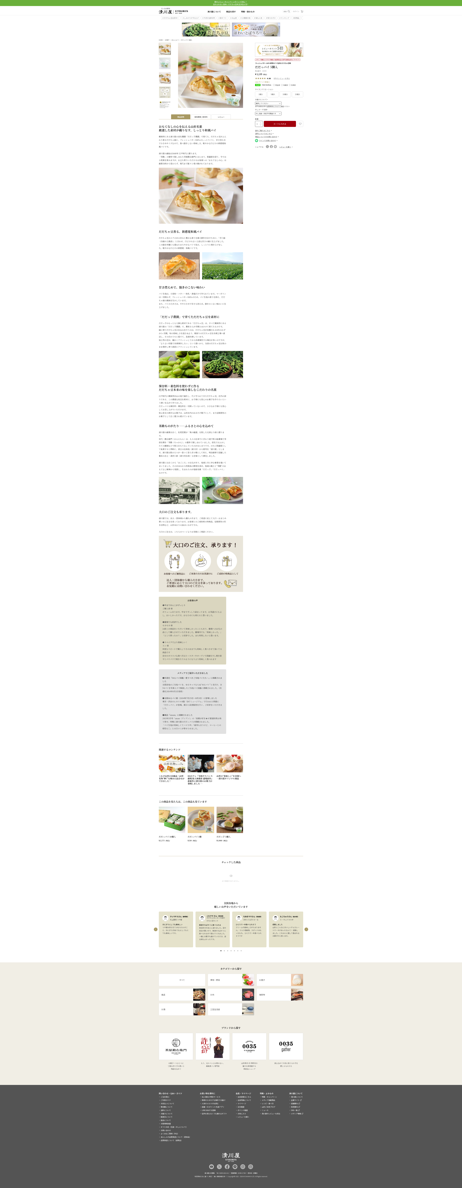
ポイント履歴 (243, 1110)
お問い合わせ (166, 1130)
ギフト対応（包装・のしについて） (174, 1127)
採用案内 (294, 1107)
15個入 (297, 94)
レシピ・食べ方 (268, 1103)
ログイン (296, 11)
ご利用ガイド (166, 1100)
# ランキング (284, 18)
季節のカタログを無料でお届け (213, 1100)
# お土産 (233, 18)
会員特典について (244, 1100)
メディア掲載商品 (268, 1100)
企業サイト (295, 1100)
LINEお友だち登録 (209, 1110)
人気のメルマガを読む (210, 1103)
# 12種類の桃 (245, 18)
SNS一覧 (294, 1110)
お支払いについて (167, 1103)
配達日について (167, 1117)
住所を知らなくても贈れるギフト (214, 1113)
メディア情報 (296, 1113)
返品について (166, 1120)
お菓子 (167, 40)
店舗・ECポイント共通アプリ (213, 1107)
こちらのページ (181, 531)
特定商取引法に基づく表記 (203, 1176)
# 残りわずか (271, 18)
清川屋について (214, 11)
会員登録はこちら (244, 1097)
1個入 (261, 94)
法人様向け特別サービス (211, 1097)
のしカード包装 (261, 109)
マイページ (242, 1103)
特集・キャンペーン (269, 1097)
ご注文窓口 (165, 1097)
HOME (161, 40)
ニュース (265, 1110)
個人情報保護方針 (219, 1176)
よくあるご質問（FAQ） (170, 1133)
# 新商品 (296, 18)
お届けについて (261, 99)
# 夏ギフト (223, 18)
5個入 (273, 94)
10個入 (285, 94)
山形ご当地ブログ (268, 1107)
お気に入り (242, 1113)
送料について (166, 1110)
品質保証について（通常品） (172, 1140)
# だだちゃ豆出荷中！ (171, 18)
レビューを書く (243, 1117)
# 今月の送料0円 (208, 18)
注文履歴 (241, 1107)
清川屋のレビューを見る (271, 1113)
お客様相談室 (166, 1123)
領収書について (167, 1107)
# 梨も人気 (258, 18)
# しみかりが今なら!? (191, 18)
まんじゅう (175, 40)
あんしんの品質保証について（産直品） (176, 1137)
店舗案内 (294, 1103)
